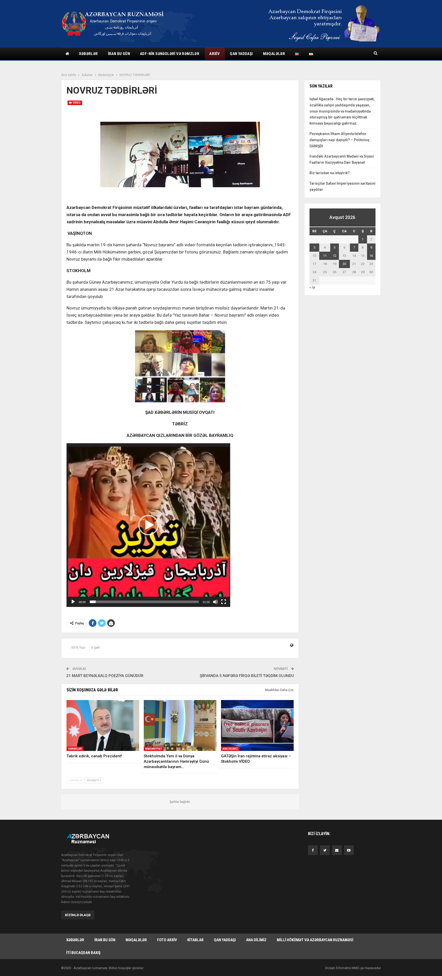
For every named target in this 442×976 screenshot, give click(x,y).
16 (371, 256)
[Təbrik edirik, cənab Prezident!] (103, 725)
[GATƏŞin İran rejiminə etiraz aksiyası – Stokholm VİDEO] (257, 725)
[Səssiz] (215, 601)
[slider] (144, 602)
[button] (148, 525)
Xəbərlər (88, 53)
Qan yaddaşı (241, 53)
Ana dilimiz (230, 748)
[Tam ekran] (223, 601)
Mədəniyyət (153, 748)
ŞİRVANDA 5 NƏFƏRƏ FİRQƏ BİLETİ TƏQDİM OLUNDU (247, 675)
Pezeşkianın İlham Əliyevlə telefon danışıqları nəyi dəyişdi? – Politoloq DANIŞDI (339, 140)
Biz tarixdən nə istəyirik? (330, 173)
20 (344, 264)
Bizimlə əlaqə (78, 915)
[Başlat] (73, 601)
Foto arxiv (167, 940)
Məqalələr (274, 53)
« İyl (312, 287)
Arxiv (214, 53)
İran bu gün (119, 53)
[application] (148, 525)
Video (76, 102)
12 (334, 256)
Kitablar (195, 940)
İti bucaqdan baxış (83, 952)
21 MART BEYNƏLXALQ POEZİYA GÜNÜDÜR (104, 675)
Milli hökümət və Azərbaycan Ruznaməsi (315, 940)
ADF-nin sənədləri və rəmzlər (169, 53)
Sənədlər (75, 748)
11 (325, 256)
